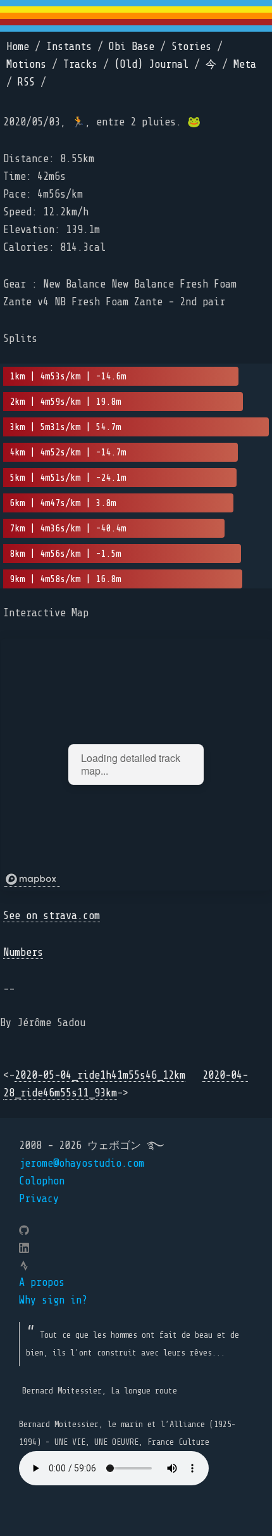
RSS (26, 82)
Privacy (39, 1199)
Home (17, 47)
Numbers (23, 952)
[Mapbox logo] (32, 879)
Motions (26, 64)
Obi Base (131, 47)
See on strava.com (51, 916)
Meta (244, 64)
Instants (69, 47)
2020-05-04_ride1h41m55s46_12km (100, 1075)
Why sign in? (53, 1300)
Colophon (42, 1181)
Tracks (80, 64)
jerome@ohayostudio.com (81, 1163)
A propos (42, 1282)
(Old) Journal (151, 64)
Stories (191, 47)
